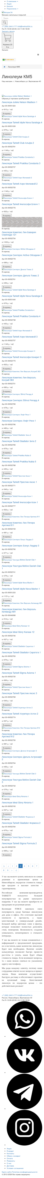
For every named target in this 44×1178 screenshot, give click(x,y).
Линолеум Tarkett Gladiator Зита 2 (19, 441)
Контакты (10, 1153)
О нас (9, 1163)
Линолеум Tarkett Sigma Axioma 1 (19, 672)
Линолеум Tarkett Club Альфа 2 (18, 142)
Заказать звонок (8, 31)
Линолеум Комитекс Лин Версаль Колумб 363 (19, 378)
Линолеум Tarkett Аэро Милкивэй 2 (20, 183)
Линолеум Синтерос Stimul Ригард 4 (20, 400)
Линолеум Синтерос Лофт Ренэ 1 (19, 420)
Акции (9, 3)
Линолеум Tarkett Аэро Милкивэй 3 (20, 336)
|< (4, 866)
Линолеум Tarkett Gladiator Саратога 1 (21, 652)
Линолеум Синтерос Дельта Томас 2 (20, 275)
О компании (12, 1)
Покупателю (12, 8)
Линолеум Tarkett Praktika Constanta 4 (21, 316)
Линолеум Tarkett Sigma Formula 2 (19, 843)
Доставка (10, 1165)
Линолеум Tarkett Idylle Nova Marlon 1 (21, 588)
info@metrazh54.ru (24, 26)
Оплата (10, 1158)
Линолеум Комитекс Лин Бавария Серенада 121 (19, 233)
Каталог (10, 6)
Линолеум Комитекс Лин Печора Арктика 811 (18, 524)
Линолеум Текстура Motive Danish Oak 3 (21, 781)
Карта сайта (6, 1172)
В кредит (10, 1151)
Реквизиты (11, 1161)
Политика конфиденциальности (24, 1172)
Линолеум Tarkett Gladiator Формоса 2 (21, 822)
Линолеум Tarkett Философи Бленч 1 (21, 204)
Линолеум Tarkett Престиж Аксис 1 (19, 481)
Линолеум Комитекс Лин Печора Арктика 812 (18, 735)
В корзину (7, 113)
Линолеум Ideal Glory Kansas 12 (18, 631)
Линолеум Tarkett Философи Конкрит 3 (21, 357)
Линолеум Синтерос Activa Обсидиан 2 (22, 255)
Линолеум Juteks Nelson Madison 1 (19, 102)
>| (16, 870)
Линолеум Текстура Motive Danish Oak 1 (21, 567)
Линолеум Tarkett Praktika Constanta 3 (21, 163)
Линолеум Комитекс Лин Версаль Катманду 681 (19, 610)
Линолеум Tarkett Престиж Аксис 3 (19, 693)
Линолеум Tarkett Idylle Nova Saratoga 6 (22, 295)
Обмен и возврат (13, 1156)
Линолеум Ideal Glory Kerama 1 (17, 802)
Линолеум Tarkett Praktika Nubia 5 (19, 461)
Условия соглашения (15, 1168)
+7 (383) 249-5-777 (9, 26)
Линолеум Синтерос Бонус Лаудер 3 (20, 545)
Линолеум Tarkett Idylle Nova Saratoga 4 (22, 122)
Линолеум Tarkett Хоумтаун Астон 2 (20, 713)
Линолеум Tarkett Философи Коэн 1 (20, 502)
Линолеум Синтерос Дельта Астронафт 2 (22, 758)
